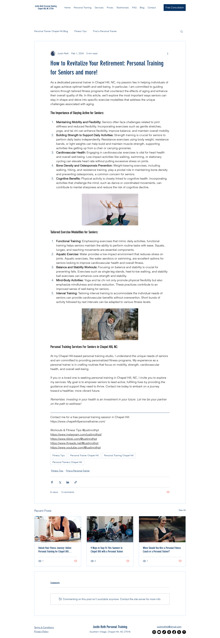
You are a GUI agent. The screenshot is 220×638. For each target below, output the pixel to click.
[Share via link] (75, 482)
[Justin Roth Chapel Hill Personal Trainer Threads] (169, 632)
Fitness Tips (80, 31)
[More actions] (168, 53)
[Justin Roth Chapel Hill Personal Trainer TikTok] (164, 632)
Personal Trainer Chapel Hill (84, 455)
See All (182, 510)
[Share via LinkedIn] (67, 482)
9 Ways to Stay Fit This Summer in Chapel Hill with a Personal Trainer (107, 549)
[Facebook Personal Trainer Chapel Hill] (174, 632)
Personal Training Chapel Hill (119, 455)
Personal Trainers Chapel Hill (67, 462)
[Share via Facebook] (51, 482)
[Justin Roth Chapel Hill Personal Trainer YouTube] (159, 632)
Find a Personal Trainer (105, 31)
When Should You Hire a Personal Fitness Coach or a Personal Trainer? (162, 549)
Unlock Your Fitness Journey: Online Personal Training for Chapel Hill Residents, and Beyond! (54, 549)
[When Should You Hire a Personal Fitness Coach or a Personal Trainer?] (162, 529)
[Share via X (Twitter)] (59, 482)
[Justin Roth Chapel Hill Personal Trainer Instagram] (154, 632)
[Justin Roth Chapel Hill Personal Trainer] (184, 632)
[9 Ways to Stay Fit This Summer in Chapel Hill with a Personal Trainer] (110, 529)
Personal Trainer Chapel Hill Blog (51, 31)
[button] (99, 7)
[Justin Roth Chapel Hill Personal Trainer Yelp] (179, 632)
